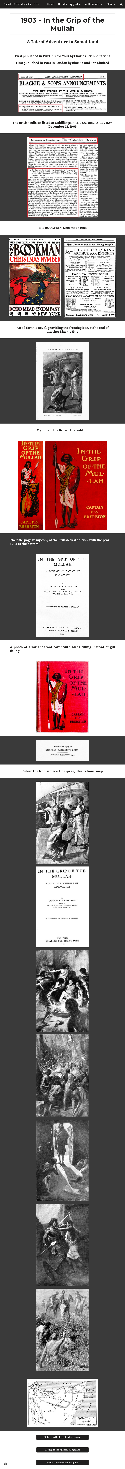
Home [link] (50, 4)
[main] (62, 39)
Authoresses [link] (92, 4)
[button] (121, 4)
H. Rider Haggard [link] (68, 4)
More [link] (110, 4)
